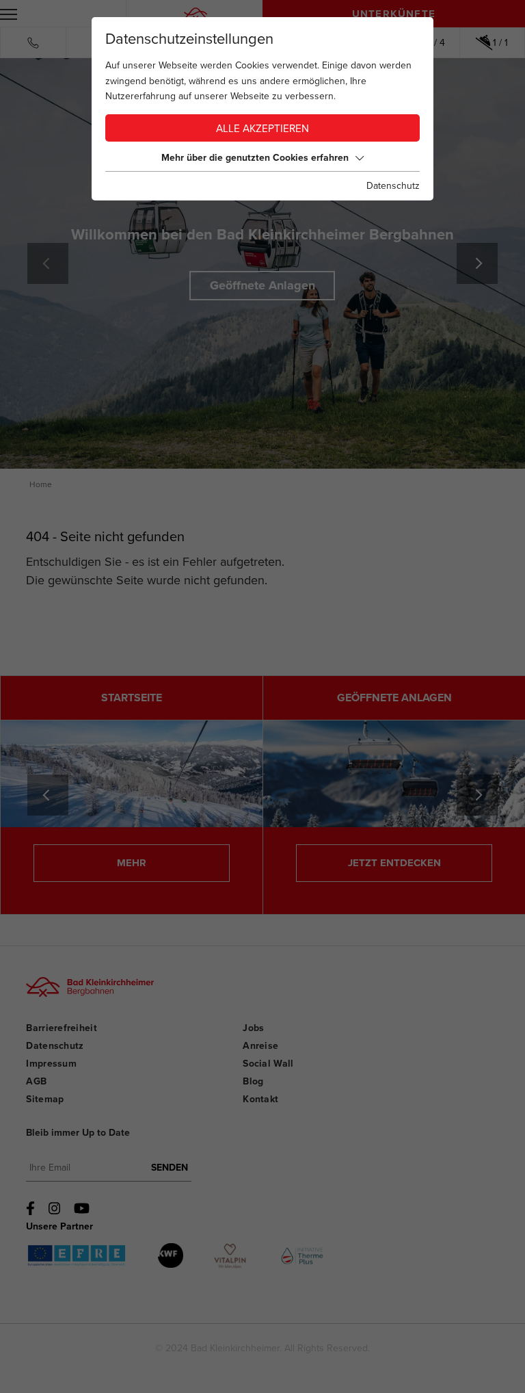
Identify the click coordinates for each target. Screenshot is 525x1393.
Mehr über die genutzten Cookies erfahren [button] (255, 158)
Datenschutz (393, 186)
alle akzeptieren (262, 128)
